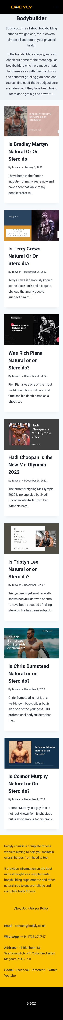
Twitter (52, 970)
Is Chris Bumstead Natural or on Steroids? (28, 673)
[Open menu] (55, 7)
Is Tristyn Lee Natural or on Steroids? (23, 569)
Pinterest (38, 970)
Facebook (22, 970)
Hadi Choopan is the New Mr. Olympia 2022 (30, 465)
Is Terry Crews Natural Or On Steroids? (24, 256)
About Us (20, 908)
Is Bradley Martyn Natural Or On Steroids (28, 151)
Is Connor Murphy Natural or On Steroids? (28, 783)
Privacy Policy (39, 908)
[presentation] (31, 121)
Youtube (10, 975)
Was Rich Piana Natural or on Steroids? (25, 360)
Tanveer (16, 167)
